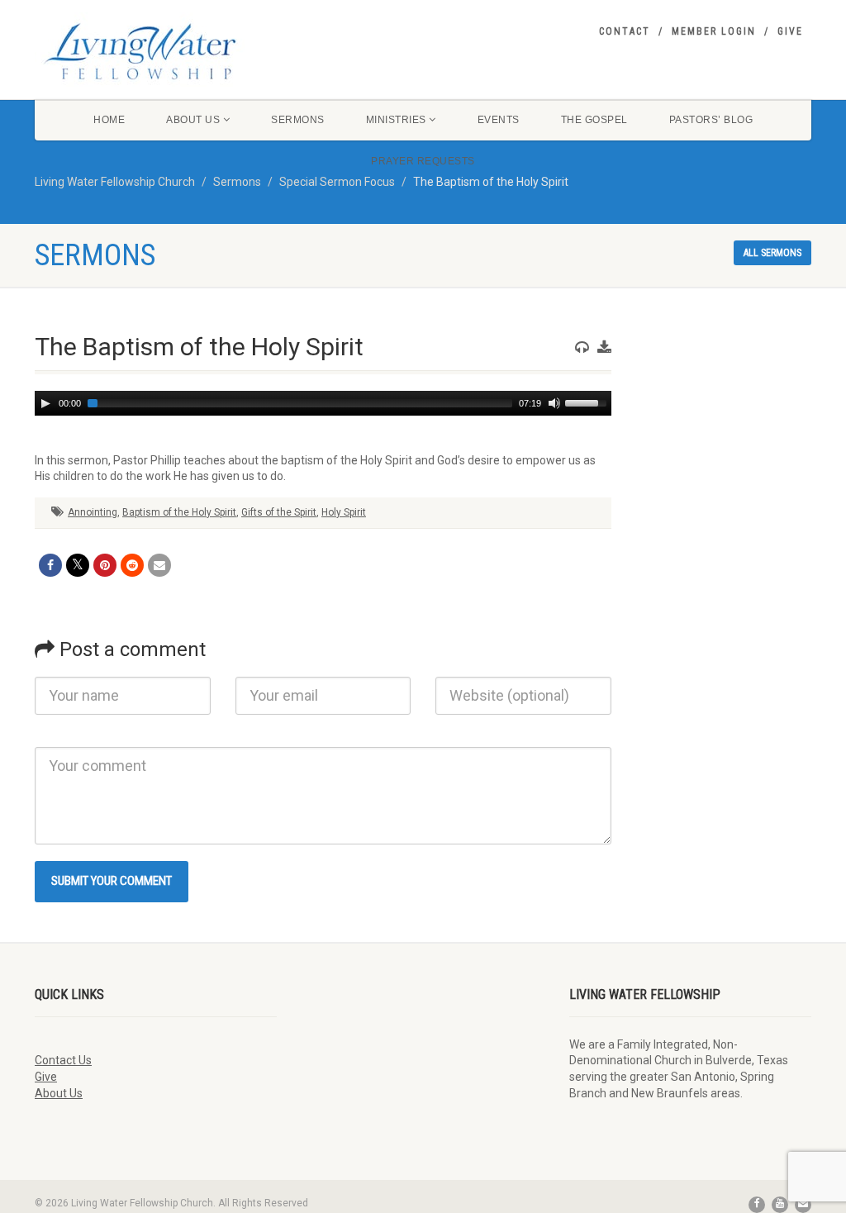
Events (499, 120)
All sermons (772, 253)
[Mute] (554, 403)
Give (790, 31)
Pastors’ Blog (711, 120)
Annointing (92, 512)
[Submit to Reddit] (132, 565)
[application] (323, 403)
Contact (624, 31)
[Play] (45, 403)
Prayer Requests (423, 161)
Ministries (396, 120)
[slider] (588, 401)
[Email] (159, 565)
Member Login (714, 31)
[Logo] (156, 51)
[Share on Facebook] (50, 565)
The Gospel (594, 120)
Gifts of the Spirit (278, 512)
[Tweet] (77, 565)
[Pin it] (104, 565)
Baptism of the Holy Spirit (179, 512)
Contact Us (63, 1060)
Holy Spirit (343, 512)
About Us (193, 120)
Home (109, 120)
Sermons (298, 120)
